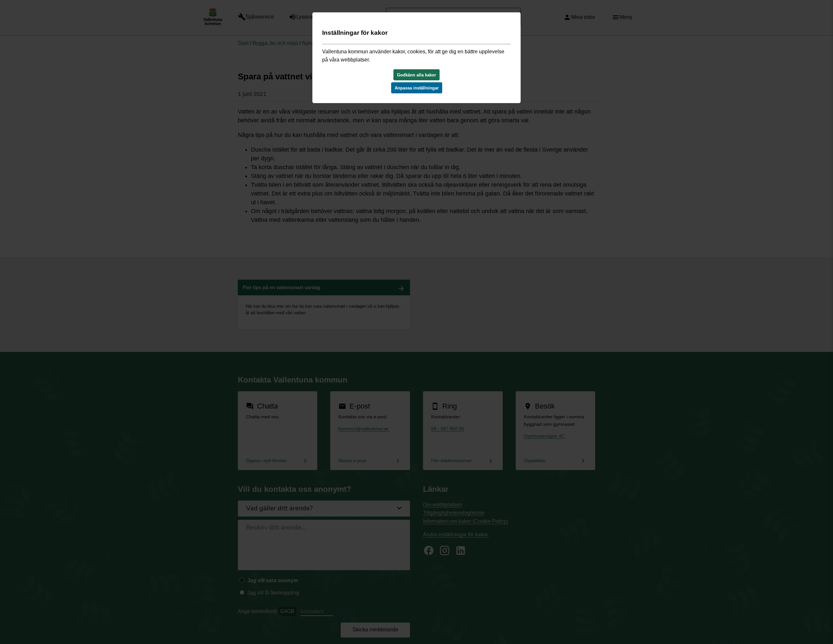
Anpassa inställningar (417, 88)
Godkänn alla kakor (416, 75)
